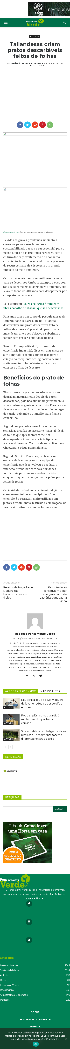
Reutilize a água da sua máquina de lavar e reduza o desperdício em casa (42, 703)
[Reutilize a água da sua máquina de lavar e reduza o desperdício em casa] (11, 703)
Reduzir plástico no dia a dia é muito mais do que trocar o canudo (40, 719)
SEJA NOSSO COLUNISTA (35, 1019)
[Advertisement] (35, 94)
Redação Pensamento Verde (27, 63)
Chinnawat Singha (11, 232)
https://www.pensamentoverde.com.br (35, 638)
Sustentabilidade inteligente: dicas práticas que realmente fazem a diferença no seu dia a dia (43, 735)
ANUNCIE (35, 1026)
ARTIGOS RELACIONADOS (20, 691)
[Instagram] (35, 676)
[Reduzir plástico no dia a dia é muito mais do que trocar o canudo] (11, 719)
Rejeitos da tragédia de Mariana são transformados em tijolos (18, 592)
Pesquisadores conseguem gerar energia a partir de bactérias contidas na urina (53, 594)
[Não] (66, 1038)
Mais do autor (50, 691)
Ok (35, 1044)
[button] (64, 22)
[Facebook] (28, 676)
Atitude (34, 36)
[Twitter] (42, 676)
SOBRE (35, 1012)
